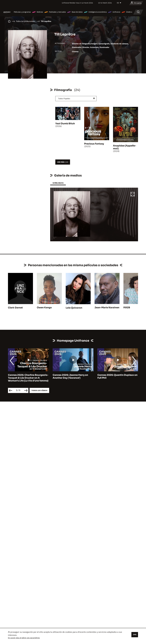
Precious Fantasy (94, 143)
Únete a (129, 12)
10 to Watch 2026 (105, 3)
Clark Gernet (15, 307)
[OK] (134, 634)
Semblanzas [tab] (58, 183)
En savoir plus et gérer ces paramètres (24, 638)
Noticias (40, 12)
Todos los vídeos (39, 390)
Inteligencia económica (98, 12)
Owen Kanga (44, 307)
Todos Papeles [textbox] (64, 98)
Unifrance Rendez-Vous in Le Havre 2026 (77, 3)
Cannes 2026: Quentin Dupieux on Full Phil (117, 376)
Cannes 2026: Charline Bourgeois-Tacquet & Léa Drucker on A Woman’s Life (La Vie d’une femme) (28, 378)
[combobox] (76, 98)
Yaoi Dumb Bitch (65, 123)
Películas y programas (22, 12)
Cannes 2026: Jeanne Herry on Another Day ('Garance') (70, 376)
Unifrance (116, 12)
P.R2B (126, 307)
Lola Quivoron (74, 307)
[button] (132, 194)
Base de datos (77, 12)
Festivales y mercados (57, 12)
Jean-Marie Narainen (107, 307)
